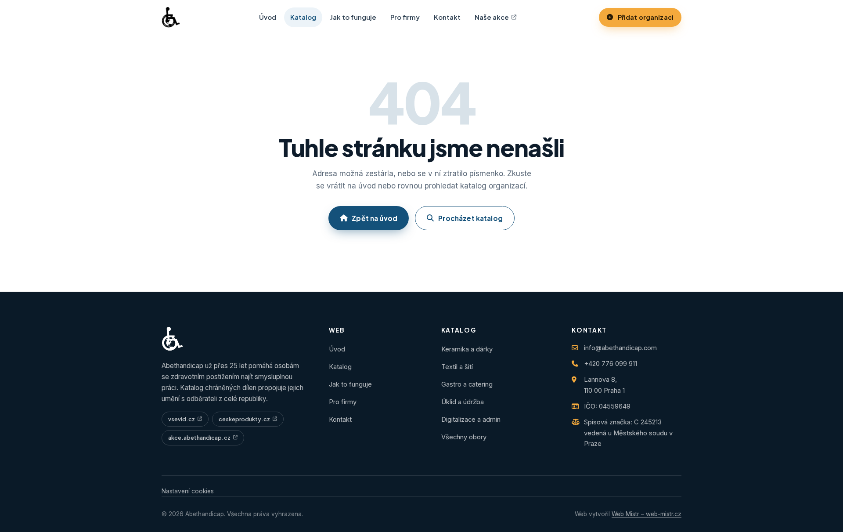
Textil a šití (457, 367)
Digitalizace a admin (471, 419)
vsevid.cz (181, 419)
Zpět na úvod (374, 218)
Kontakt (447, 17)
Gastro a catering (467, 384)
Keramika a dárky (467, 349)
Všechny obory (463, 437)
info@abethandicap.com (620, 348)
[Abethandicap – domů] (171, 17)
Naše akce (492, 17)
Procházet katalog (470, 218)
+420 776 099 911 (610, 364)
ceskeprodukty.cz (244, 419)
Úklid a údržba (462, 402)
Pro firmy (405, 17)
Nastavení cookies (188, 491)
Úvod (267, 17)
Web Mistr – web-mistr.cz (646, 514)
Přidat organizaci (646, 17)
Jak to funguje (353, 17)
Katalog (303, 17)
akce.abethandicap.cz (199, 437)
